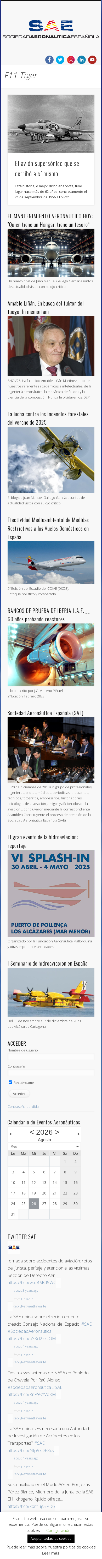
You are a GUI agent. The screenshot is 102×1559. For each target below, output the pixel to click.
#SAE (86, 1324)
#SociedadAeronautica (30, 1331)
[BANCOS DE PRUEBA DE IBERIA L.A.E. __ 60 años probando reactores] (51, 685)
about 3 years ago (26, 1290)
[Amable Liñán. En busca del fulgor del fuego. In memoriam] (51, 374)
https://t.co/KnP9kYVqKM (32, 1394)
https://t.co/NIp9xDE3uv (31, 1450)
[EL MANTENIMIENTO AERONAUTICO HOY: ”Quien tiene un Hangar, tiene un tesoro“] (51, 275)
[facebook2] (49, 60)
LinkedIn (27, 1299)
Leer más (50, 1553)
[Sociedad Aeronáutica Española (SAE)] (51, 781)
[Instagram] (71, 60)
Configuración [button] (58, 1530)
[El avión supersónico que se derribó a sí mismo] (51, 124)
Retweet (27, 1306)
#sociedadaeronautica (29, 1387)
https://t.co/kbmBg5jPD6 (31, 1506)
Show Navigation (81, 47)
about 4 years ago (26, 1346)
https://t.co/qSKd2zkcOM (32, 1338)
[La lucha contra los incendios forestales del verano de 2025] (51, 492)
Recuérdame (23, 1082)
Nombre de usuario (23, 1050)
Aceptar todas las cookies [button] (51, 1538)
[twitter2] (60, 60)
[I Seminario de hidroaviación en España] (51, 1015)
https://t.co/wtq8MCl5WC (32, 1282)
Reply (17, 1306)
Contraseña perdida (23, 1106)
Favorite (40, 1306)
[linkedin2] (82, 60)
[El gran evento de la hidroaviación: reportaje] (51, 935)
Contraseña (17, 1066)
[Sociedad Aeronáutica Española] (14, 1252)
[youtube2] (92, 60)
